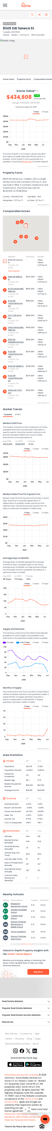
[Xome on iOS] (16, 1064)
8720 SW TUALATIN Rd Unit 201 (15, 303)
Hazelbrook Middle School (19, 911)
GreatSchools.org (27, 944)
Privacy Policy (11, 1101)
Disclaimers (26, 161)
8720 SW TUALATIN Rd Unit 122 (15, 378)
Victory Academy (18, 931)
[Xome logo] (26, 5)
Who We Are (11, 1033)
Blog (29, 1038)
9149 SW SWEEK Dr (16, 366)
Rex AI (36, 1043)
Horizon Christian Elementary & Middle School (18, 924)
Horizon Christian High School (18, 937)
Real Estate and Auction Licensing (21, 1074)
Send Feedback (26, 990)
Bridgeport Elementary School (19, 905)
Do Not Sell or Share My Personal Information (24, 1118)
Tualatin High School (17, 917)
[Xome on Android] (33, 1064)
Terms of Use (31, 1098)
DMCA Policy (22, 1117)
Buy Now (38, 971)
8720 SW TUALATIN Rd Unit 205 (15, 354)
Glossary (19, 1038)
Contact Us (26, 1033)
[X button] (28, 1050)
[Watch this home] (32, 14)
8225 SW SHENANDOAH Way (16, 340)
